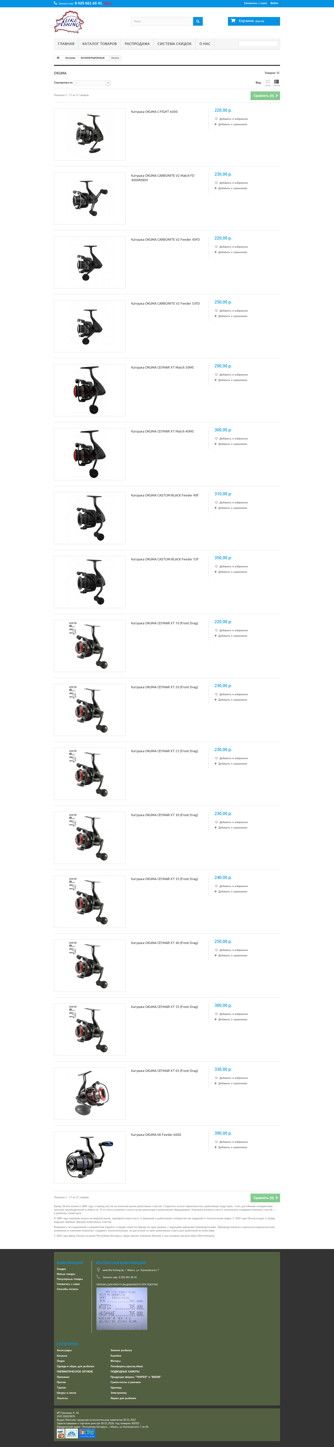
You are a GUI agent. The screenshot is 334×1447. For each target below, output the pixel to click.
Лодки (61, 1360)
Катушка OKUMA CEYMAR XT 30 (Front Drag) (164, 815)
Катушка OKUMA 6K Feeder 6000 (156, 1134)
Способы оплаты (67, 1289)
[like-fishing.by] (89, 21)
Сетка (268, 85)
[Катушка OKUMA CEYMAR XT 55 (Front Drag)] (90, 1029)
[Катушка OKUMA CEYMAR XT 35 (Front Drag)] (90, 902)
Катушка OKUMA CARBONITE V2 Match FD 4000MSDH (162, 178)
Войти (274, 3)
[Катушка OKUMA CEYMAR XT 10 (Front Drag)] (90, 646)
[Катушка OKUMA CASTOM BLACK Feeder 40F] (90, 518)
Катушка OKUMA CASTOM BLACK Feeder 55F (165, 559)
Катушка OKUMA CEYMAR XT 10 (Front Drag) (164, 623)
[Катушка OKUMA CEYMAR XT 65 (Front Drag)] (90, 1093)
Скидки (61, 1269)
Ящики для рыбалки (123, 1398)
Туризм (61, 1387)
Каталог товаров (99, 43)
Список (276, 85)
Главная (66, 43)
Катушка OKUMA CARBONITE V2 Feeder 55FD (165, 303)
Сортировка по (63, 82)
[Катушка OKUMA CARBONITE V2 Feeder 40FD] (90, 262)
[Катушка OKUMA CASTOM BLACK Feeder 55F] (90, 582)
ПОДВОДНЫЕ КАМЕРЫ (125, 1371)
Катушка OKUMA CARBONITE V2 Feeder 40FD (165, 239)
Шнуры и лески (66, 1392)
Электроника (119, 1392)
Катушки (62, 1355)
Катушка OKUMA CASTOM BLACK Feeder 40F (165, 495)
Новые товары (66, 1274)
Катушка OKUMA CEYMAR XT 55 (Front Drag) (164, 1007)
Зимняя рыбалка (121, 1350)
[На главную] (58, 58)
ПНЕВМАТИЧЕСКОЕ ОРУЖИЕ (75, 1371)
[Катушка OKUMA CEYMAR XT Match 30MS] (90, 390)
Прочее (61, 1382)
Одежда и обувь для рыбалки (75, 1366)
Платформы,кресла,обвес (127, 1366)
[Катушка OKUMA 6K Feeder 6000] (90, 1157)
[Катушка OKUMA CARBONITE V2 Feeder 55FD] (90, 326)
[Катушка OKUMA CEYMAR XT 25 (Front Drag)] (90, 774)
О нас (204, 43)
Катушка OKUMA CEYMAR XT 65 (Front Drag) (164, 1070)
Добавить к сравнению (232, 124)
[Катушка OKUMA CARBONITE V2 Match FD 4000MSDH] (90, 198)
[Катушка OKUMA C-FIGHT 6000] (90, 134)
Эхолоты (62, 1398)
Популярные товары (70, 1279)
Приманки (63, 1377)
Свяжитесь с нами (255, 3)
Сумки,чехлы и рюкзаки (126, 1382)
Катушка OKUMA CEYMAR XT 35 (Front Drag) (164, 879)
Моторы (116, 1360)
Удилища (116, 1387)
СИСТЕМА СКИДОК (175, 43)
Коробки (116, 1355)
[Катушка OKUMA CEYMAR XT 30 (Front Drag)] (90, 838)
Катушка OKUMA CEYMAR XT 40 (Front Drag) (164, 943)
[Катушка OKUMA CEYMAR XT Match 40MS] (90, 454)
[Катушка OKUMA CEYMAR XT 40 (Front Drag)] (90, 965)
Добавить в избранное (233, 118)
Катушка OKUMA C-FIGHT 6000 (154, 111)
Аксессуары (64, 1350)
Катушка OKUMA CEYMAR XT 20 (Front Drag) (164, 687)
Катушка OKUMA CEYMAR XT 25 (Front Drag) (164, 751)
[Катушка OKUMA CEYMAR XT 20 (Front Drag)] (90, 710)
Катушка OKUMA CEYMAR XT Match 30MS (162, 367)
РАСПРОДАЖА (137, 43)
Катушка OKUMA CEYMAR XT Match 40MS (162, 431)
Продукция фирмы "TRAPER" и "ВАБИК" (136, 1377)
